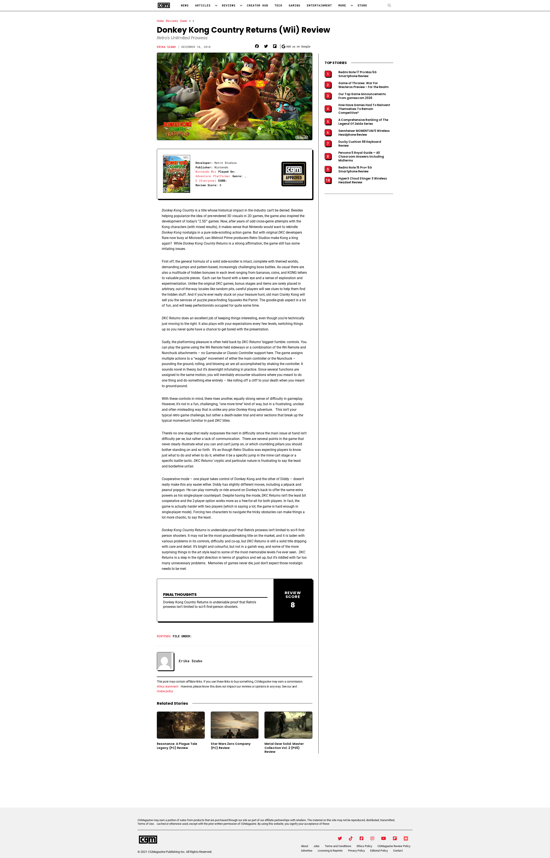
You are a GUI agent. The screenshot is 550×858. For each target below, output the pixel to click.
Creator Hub (257, 5)
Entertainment (319, 5)
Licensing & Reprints (330, 850)
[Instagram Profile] (372, 838)
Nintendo (164, 636)
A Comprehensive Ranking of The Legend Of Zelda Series (363, 122)
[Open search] (389, 5)
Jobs (316, 846)
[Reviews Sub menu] (241, 5)
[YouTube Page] (383, 838)
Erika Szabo (166, 47)
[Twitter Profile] (339, 838)
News (185, 5)
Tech (278, 5)
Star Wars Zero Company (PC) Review (231, 746)
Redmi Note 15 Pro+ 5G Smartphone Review (355, 169)
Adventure (203, 176)
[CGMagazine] (174, 839)
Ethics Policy (364, 846)
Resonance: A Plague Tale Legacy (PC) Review (177, 746)
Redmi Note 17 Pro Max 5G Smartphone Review (357, 74)
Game (183, 21)
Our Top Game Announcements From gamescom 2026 (362, 96)
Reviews (228, 5)
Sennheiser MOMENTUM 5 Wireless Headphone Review (364, 133)
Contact (398, 850)
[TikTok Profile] (351, 838)
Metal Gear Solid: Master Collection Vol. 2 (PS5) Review (284, 748)
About (304, 846)
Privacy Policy (356, 850)
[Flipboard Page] (395, 838)
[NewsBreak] (405, 838)
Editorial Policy (379, 850)
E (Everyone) (206, 181)
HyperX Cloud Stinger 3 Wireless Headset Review (362, 180)
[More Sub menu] (351, 5)
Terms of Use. (146, 823)
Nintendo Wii (206, 171)
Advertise (306, 850)
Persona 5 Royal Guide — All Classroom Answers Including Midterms (361, 157)
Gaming (294, 5)
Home (160, 21)
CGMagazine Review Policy (393, 846)
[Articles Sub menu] (216, 5)
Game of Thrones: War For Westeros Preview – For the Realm (363, 85)
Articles (203, 5)
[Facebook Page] (361, 838)
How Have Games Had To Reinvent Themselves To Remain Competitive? (364, 109)
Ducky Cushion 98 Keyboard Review (359, 144)
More (342, 5)
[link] (257, 46)
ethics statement (168, 686)
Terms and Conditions (338, 846)
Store (362, 5)
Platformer (221, 176)
